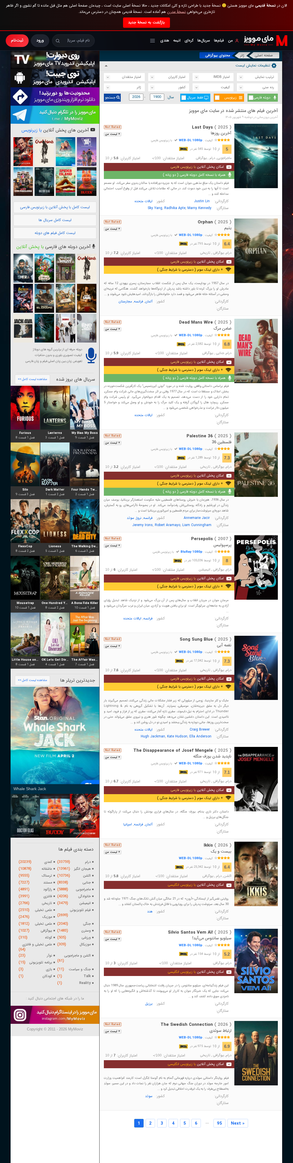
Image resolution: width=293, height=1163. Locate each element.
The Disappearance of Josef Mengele (182, 750)
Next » (238, 1123)
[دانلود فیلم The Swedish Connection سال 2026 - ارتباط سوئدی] (256, 1053)
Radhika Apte (174, 208)
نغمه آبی (224, 645)
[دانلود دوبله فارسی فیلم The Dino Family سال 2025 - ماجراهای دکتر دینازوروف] (44, 268)
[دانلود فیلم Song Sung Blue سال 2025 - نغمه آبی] (256, 668)
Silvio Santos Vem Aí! (199, 932)
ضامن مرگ (222, 328)
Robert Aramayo (167, 525)
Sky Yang (155, 208)
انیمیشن (204, 569)
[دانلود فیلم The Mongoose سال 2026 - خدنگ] (23, 151)
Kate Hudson (177, 736)
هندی (164, 41)
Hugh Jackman (153, 736)
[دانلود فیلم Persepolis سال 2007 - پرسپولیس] (256, 567)
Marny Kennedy (199, 208)
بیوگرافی (201, 158)
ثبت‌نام (17, 40)
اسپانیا (127, 824)
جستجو (110, 97)
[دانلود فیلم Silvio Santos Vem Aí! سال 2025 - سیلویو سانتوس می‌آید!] (256, 961)
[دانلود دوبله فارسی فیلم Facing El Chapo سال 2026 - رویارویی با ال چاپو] (44, 298)
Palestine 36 (209, 436)
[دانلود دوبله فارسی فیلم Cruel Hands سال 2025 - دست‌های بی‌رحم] (44, 151)
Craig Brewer (200, 729)
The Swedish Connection (196, 1024)
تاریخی (205, 252)
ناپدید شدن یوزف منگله (212, 756)
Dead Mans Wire (205, 322)
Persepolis (211, 539)
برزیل (149, 1003)
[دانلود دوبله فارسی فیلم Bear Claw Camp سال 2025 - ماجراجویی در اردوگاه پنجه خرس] (65, 298)
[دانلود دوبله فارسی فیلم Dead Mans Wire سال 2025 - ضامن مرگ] (256, 351)
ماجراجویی (224, 158)
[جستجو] (57, 40)
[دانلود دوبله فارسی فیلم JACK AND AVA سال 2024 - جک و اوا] (23, 328)
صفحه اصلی (264, 55)
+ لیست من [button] (112, 134)
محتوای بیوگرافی (217, 55)
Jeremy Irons (142, 525)
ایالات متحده (143, 201)
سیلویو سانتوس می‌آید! (211, 938)
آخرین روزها (221, 133)
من (230, 41)
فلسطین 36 (221, 442)
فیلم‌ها (219, 41)
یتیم (227, 228)
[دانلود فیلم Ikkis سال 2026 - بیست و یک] (256, 874)
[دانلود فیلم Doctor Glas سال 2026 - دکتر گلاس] (44, 181)
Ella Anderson (200, 736)
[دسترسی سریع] (152, 41)
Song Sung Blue (205, 639)
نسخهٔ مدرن (176, 12)
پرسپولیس (222, 545)
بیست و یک (221, 851)
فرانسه (138, 301)
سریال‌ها (203, 41)
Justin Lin (202, 201)
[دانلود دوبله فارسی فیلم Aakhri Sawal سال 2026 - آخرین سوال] (86, 298)
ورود (40, 40)
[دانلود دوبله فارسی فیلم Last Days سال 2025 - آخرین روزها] (256, 156)
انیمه (177, 41)
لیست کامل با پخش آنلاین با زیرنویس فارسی (55, 207)
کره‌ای (189, 41)
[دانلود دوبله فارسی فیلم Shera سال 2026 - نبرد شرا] (23, 268)
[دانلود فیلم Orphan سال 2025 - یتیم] (256, 251)
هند (150, 911)
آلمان (149, 301)
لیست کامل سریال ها (55, 220)
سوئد (130, 518)
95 (219, 1123)
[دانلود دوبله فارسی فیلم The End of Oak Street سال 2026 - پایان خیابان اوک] (86, 328)
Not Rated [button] (112, 127)
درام (212, 158)
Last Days (211, 127)
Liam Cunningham (196, 525)
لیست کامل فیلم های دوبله (55, 233)
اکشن (227, 876)
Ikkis (217, 845)
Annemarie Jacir (197, 518)
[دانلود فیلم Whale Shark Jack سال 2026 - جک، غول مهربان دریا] (65, 151)
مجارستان (125, 301)
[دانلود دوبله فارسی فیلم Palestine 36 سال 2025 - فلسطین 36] (256, 464)
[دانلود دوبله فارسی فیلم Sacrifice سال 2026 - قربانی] (65, 328)
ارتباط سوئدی (220, 1031)
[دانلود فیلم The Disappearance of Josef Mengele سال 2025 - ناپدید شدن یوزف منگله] (256, 779)
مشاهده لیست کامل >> (32, 379)
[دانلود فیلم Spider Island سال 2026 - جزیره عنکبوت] (65, 181)
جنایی (220, 353)
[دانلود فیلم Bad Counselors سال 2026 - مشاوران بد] (23, 181)
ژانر (242, 55)
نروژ (138, 518)
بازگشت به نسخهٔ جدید (146, 22)
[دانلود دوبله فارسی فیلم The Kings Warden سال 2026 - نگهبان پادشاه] (65, 268)
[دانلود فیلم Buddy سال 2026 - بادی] (86, 181)
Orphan (214, 222)
